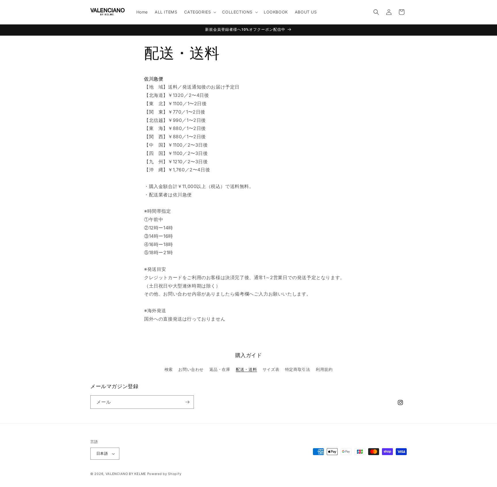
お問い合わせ (191, 369)
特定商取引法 (297, 369)
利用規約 (324, 369)
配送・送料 (246, 369)
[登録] (187, 402)
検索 (169, 369)
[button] (200, 12)
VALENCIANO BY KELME (126, 474)
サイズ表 (271, 369)
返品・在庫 (219, 369)
